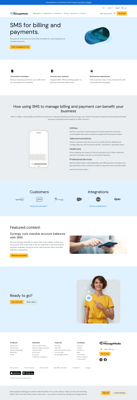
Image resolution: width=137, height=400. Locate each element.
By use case (36, 352)
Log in (125, 8)
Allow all (106, 393)
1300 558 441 (108, 13)
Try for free (105, 354)
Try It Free (121, 13)
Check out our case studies (38, 206)
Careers (79, 348)
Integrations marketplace (39, 357)
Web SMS (57, 348)
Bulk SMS (57, 345)
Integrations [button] (47, 13)
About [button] (109, 8)
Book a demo (31, 302)
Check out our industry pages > (79, 169)
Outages (87, 368)
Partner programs (82, 357)
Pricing (66, 13)
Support (117, 8)
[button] (114, 13)
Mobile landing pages (16, 350)
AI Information (81, 359)
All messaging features (61, 354)
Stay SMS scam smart (60, 368)
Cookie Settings (119, 393)
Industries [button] (57, 13)
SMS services (14, 345)
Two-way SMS (59, 352)
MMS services (14, 348)
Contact (83, 13)
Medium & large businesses (40, 348)
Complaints (76, 368)
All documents (44, 368)
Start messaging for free (20, 47)
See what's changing (84, 2)
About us (79, 345)
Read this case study (19, 255)
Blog (78, 352)
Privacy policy (14, 368)
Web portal (13, 352)
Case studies (81, 354)
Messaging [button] (36, 13)
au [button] (103, 8)
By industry (35, 354)
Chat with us (109, 349)
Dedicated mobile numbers (63, 350)
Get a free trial (17, 302)
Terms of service (29, 368)
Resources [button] (73, 13)
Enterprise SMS (36, 350)
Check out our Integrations (97, 206)
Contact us (80, 350)
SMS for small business (39, 345)
